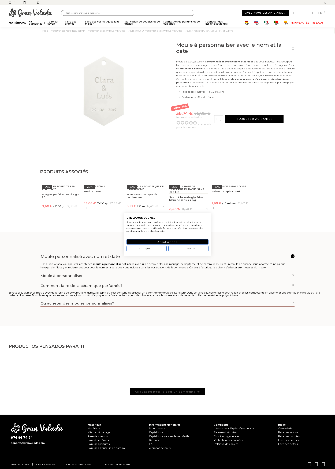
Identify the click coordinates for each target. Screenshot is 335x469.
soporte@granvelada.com (28, 443)
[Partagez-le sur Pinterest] (312, 109)
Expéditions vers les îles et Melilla (169, 436)
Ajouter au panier (255, 119)
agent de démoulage (159, 292)
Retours (154, 440)
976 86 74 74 (22, 438)
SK (257, 24)
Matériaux (94, 428)
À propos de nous (159, 448)
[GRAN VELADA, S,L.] (35, 13)
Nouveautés (300, 23)
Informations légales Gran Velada (234, 428)
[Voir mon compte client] (303, 13)
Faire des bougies (289, 436)
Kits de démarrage (99, 432)
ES (286, 24)
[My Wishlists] (294, 13)
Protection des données (228, 440)
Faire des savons (98, 436)
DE (247, 24)
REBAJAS (318, 23)
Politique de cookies (226, 444)
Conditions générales (226, 436)
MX (267, 24)
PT (276, 24)
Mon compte (157, 428)
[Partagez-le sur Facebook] (308, 109)
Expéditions (156, 432)
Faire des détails (288, 444)
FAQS (152, 444)
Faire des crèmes (98, 440)
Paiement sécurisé (225, 432)
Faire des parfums (99, 444)
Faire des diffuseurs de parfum (106, 448)
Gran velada (285, 428)
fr (320, 12)
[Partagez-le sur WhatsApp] (304, 109)
